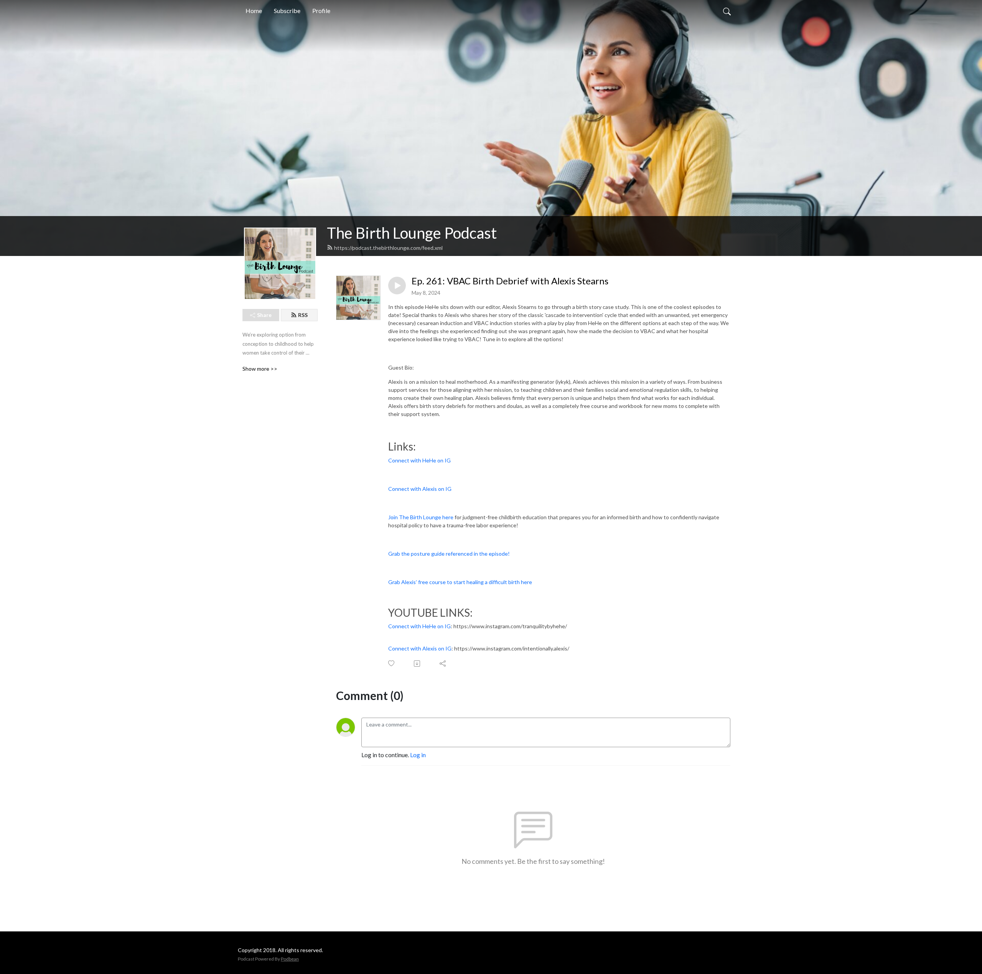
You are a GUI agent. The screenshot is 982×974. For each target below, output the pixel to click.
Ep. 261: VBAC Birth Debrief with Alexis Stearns (510, 281)
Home (254, 10)
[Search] (727, 10)
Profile (321, 10)
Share (264, 315)
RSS (303, 315)
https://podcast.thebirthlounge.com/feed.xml (388, 247)
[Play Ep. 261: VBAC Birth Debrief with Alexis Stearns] (397, 285)
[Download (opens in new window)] (417, 663)
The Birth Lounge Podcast (412, 233)
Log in (418, 754)
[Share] (443, 663)
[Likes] (391, 663)
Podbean (290, 959)
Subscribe (287, 10)
